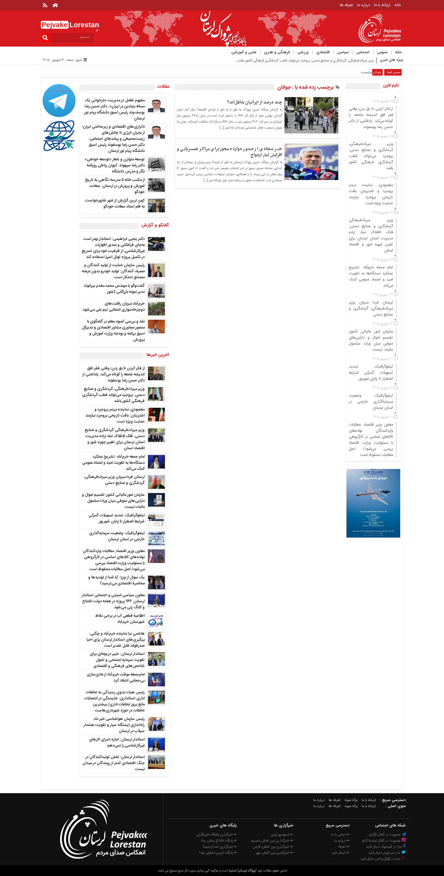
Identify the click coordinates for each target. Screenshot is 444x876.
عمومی (382, 52)
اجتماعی (362, 52)
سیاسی (343, 52)
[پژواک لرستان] (103, 861)
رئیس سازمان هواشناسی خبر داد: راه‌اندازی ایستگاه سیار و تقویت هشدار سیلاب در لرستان (114, 725)
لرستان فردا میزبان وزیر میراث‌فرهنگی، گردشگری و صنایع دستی (114, 480)
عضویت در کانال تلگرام (385, 835)
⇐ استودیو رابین (282, 835)
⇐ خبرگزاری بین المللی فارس (273, 847)
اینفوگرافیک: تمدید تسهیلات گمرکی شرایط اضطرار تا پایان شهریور (116, 518)
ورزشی (303, 52)
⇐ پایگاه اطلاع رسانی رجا (219, 841)
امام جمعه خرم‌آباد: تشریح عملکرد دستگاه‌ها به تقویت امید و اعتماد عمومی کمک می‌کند (113, 462)
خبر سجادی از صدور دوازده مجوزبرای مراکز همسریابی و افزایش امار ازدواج (229, 152)
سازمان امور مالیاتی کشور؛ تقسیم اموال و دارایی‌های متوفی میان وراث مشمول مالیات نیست (113, 501)
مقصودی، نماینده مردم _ (356, 60)
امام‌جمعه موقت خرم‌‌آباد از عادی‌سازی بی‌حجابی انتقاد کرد (116, 677)
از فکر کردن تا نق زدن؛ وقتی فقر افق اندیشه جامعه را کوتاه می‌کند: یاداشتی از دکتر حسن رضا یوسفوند (113, 374)
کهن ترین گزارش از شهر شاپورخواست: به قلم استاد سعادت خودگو (114, 203)
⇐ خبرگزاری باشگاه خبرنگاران (216, 835)
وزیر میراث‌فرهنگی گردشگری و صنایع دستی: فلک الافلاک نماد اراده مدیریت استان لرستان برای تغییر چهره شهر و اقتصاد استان (115, 439)
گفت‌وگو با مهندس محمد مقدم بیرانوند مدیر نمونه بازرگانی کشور (114, 289)
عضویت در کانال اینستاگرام (381, 841)
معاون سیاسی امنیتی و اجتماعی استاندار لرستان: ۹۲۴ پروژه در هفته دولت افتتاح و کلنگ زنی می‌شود (113, 601)
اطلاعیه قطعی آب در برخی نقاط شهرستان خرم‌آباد (120, 619)
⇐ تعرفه (343, 847)
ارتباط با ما (382, 5)
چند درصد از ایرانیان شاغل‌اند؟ (254, 102)
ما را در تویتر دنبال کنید (384, 853)
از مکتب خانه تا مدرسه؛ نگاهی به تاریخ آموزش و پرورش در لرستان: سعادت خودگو (115, 186)
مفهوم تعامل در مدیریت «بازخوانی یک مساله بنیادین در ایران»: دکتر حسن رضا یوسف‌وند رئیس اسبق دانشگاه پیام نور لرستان (114, 109)
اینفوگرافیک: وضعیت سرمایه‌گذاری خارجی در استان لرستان (117, 536)
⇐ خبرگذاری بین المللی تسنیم (272, 841)
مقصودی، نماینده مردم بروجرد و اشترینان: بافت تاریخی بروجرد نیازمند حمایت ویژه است (115, 415)
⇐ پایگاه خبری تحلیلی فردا (218, 853)
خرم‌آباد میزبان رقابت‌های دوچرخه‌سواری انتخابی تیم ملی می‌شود (114, 306)
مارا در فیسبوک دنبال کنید (384, 847)
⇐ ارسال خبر (340, 853)
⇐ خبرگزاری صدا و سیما (220, 847)
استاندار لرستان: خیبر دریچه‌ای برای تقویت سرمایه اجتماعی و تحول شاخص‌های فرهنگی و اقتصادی (117, 660)
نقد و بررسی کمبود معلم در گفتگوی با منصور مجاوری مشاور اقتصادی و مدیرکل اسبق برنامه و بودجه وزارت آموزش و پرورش (113, 330)
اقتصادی (323, 52)
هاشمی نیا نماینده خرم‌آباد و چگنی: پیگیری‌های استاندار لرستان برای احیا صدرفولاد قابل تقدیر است (115, 639)
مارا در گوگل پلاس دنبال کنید (380, 859)
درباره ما (363, 5)
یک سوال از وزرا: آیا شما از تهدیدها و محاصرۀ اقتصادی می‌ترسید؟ (116, 580)
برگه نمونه (351, 800)
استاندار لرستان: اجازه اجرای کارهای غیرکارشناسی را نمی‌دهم (117, 742)
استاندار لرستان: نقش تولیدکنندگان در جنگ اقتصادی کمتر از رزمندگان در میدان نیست (113, 763)
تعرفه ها (346, 5)
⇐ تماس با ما (340, 835)
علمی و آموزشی (243, 52)
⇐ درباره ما (341, 841)
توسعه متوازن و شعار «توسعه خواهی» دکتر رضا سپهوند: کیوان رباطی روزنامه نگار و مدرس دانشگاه (115, 165)
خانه (397, 5)
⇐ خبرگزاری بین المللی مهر (274, 853)
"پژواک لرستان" (247, 870)
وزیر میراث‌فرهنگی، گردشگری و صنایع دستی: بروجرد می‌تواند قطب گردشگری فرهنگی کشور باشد (113, 395)
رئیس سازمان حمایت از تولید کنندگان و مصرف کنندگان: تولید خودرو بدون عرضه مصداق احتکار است (113, 271)
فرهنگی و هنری (277, 52)
